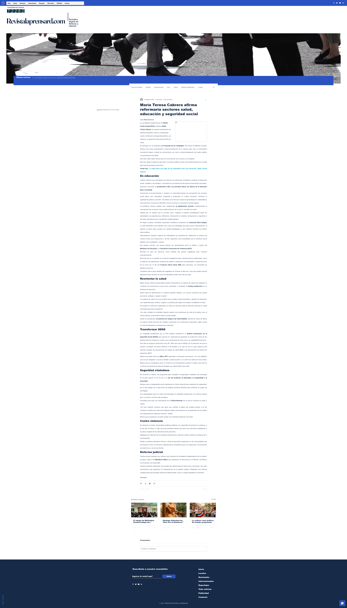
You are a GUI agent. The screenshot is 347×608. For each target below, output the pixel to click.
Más (207, 87)
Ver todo (213, 499)
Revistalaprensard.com (35, 20)
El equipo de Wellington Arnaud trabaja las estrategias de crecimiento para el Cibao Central (143, 521)
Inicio (168, 87)
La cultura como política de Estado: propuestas (203, 521)
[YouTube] (340, 3)
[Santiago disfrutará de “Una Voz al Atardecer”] (173, 510)
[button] (214, 87)
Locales (200, 87)
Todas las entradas (136, 87)
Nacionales (143, 477)
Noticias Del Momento (187, 87)
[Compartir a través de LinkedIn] (150, 483)
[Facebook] (334, 3)
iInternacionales (158, 87)
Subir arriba (3, 600)
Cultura (176, 87)
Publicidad (203, 593)
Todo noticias (205, 589)
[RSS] (343, 3)
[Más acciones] (206, 99)
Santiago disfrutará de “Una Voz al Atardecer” (173, 521)
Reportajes (203, 585)
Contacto (202, 597)
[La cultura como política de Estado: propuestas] (203, 510)
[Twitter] (337, 3)
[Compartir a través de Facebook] (141, 483)
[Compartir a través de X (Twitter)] (145, 483)
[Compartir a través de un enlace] (154, 483)
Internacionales (206, 581)
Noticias (148, 87)
